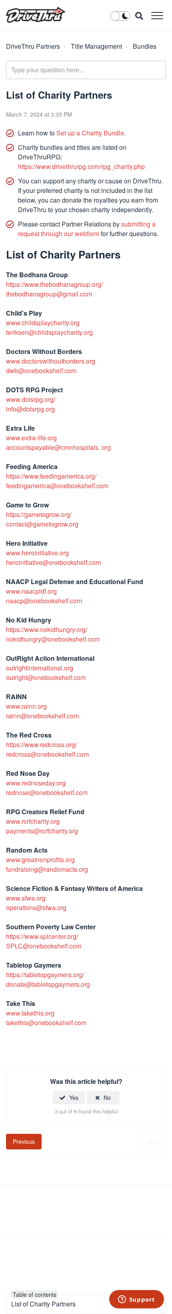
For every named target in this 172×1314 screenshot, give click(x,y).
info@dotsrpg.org (30, 408)
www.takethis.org (30, 1013)
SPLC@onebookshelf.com (43, 945)
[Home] (36, 15)
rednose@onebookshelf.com (47, 792)
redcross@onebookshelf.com (47, 754)
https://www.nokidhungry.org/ (46, 629)
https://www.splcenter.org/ (42, 936)
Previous (24, 1141)
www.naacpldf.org (31, 591)
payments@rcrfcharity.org (42, 830)
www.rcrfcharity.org (33, 821)
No (107, 1097)
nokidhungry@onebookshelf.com (53, 639)
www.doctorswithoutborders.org (50, 361)
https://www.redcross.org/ (41, 744)
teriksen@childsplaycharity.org (49, 332)
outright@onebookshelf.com (46, 677)
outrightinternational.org (39, 667)
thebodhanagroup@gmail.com (49, 293)
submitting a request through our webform (87, 228)
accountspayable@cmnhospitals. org (58, 447)
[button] (157, 15)
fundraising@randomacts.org (47, 869)
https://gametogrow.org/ (39, 514)
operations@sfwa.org (36, 907)
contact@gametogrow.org (42, 524)
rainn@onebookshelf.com (42, 715)
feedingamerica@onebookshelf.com (57, 485)
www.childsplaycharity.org (43, 322)
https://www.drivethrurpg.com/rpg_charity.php (81, 166)
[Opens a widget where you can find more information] (136, 1300)
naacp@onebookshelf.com (44, 600)
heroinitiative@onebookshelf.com (53, 562)
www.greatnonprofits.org (40, 859)
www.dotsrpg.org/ (30, 399)
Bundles (144, 46)
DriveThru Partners (33, 46)
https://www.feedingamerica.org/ (51, 476)
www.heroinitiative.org (37, 552)
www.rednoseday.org (36, 782)
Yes (73, 1097)
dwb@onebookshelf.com (41, 370)
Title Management (96, 46)
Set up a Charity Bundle (90, 132)
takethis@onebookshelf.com (46, 1022)
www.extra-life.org (31, 437)
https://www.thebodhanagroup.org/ (54, 284)
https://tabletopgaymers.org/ (45, 974)
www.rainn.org (26, 706)
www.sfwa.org (26, 898)
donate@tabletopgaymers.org (48, 984)
